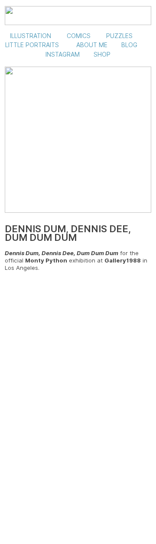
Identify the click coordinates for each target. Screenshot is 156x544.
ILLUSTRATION (30, 35)
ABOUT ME (91, 45)
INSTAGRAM (63, 54)
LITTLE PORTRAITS (32, 45)
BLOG (129, 45)
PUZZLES (119, 35)
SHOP (102, 54)
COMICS (79, 35)
